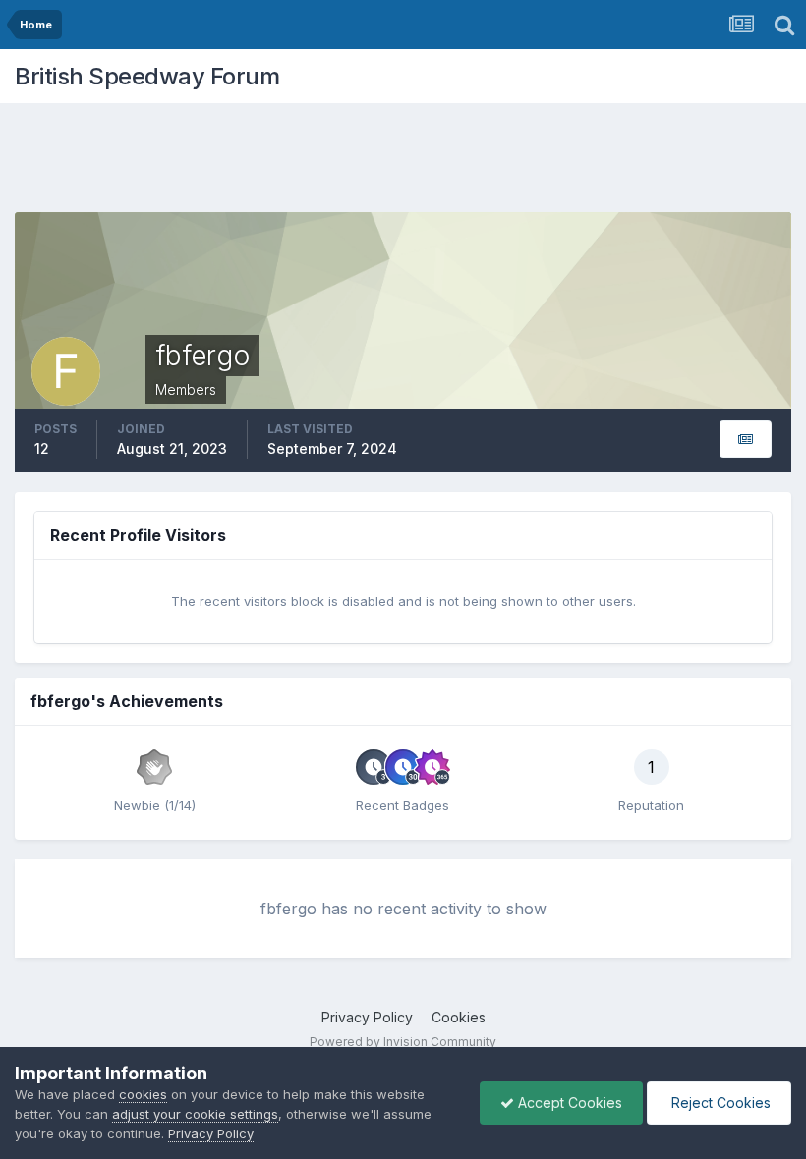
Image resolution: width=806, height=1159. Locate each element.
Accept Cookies (568, 1102)
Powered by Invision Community (403, 1041)
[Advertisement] (403, 162)
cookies (143, 1094)
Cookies (459, 1017)
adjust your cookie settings (195, 1114)
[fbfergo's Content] (746, 439)
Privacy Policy (367, 1017)
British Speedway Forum (147, 76)
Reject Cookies (719, 1102)
